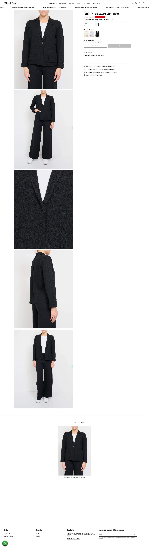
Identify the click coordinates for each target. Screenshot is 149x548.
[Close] (98, 263)
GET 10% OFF (74, 280)
